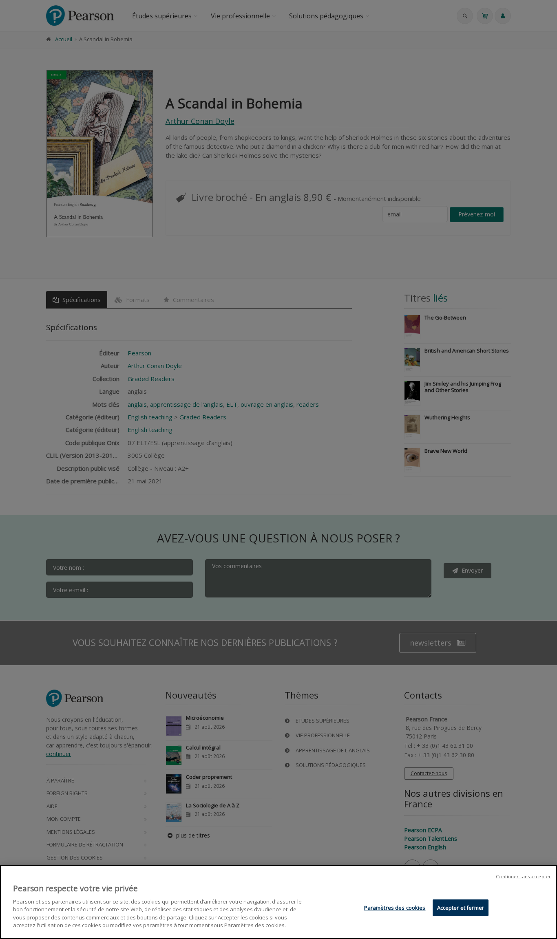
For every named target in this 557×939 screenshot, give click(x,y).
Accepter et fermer (460, 907)
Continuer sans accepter (523, 876)
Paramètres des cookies (395, 907)
